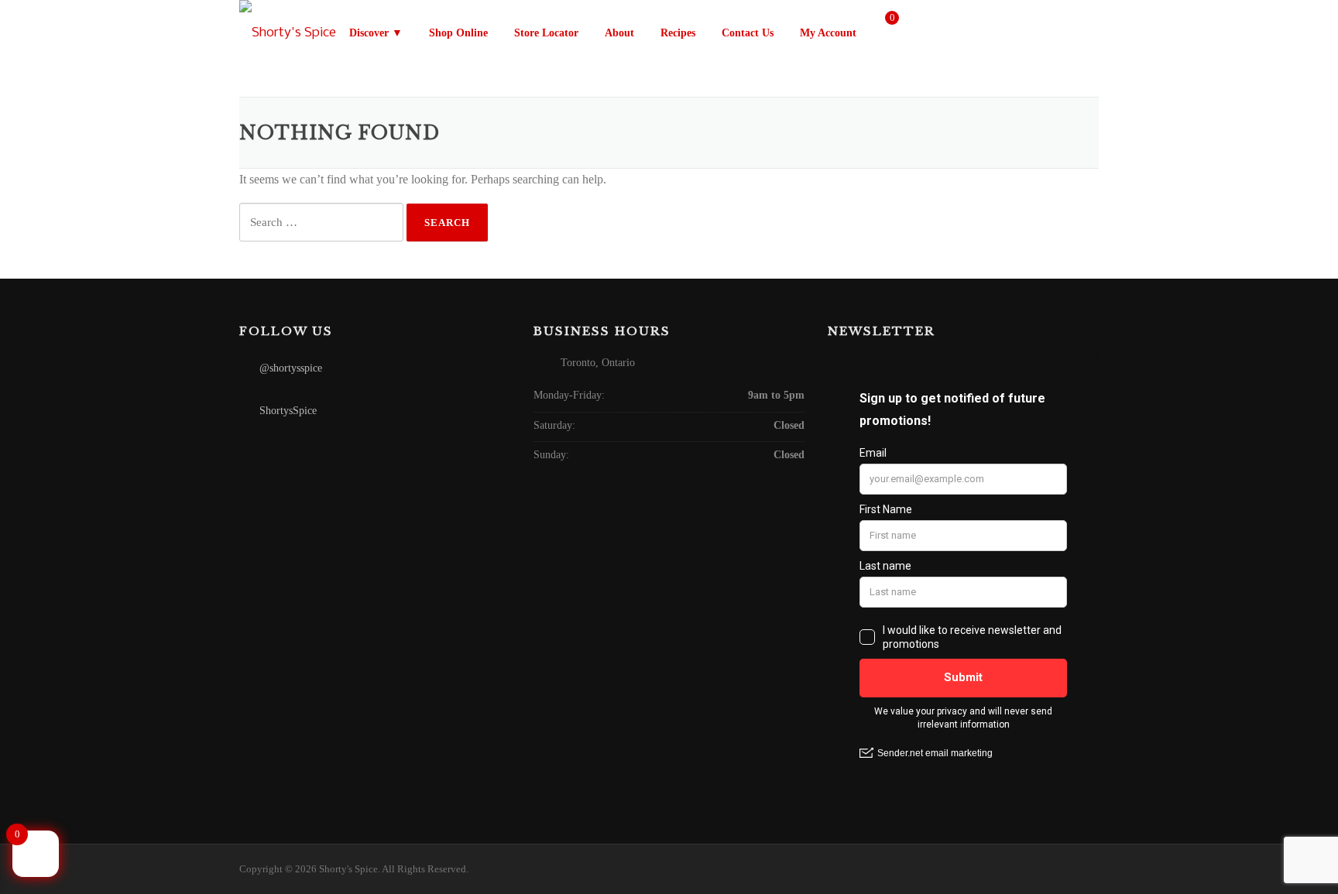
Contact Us (748, 33)
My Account (829, 33)
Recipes (677, 33)
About (619, 33)
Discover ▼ (376, 33)
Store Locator (546, 33)
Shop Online (458, 33)
